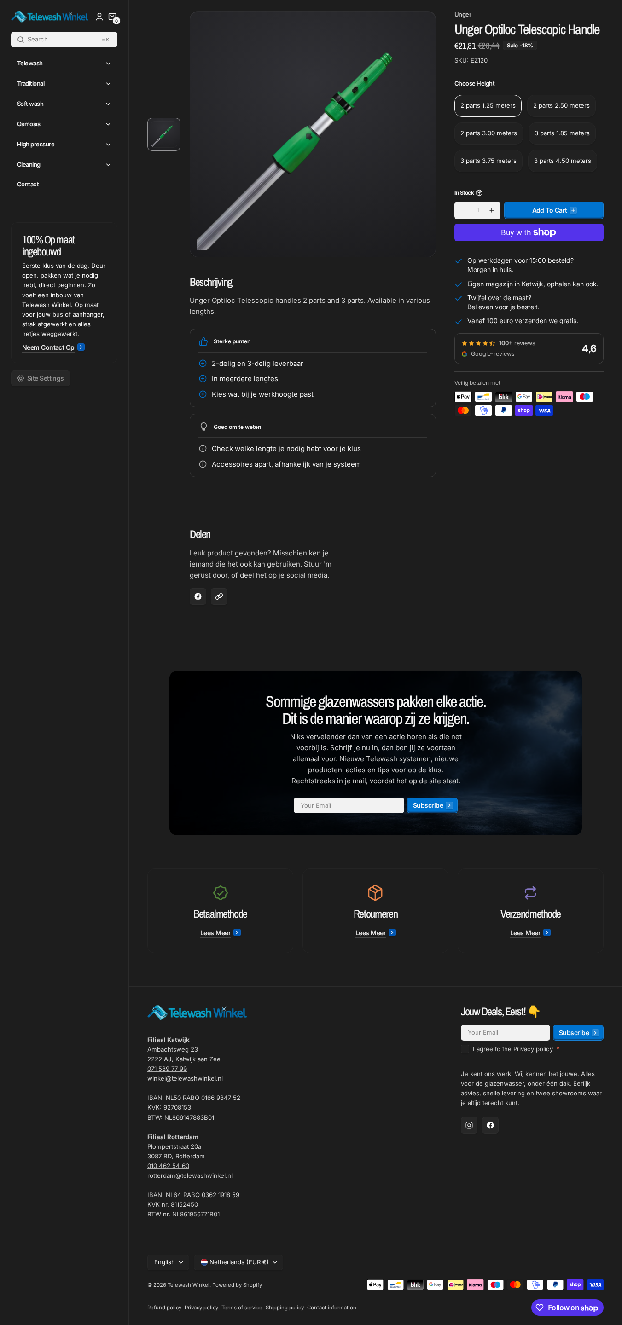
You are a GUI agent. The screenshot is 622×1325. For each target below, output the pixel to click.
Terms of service (241, 1307)
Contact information (331, 1307)
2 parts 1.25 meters (488, 106)
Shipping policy (285, 1307)
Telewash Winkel (188, 1285)
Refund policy (164, 1307)
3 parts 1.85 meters (562, 133)
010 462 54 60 (168, 1165)
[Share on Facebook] (198, 596)
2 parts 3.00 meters (488, 133)
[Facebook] (490, 1125)
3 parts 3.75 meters (488, 161)
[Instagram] (469, 1125)
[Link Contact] (64, 292)
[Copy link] (219, 596)
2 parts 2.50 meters (561, 106)
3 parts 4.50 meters (562, 161)
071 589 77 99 (167, 1068)
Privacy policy (533, 1049)
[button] (112, 16)
